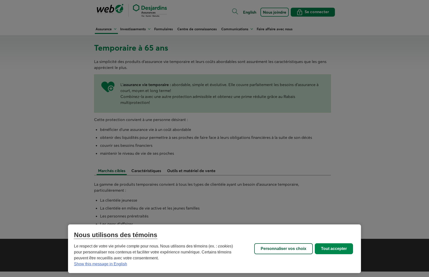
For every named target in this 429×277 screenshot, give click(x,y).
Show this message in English (100, 264)
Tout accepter (334, 248)
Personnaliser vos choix (283, 248)
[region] (214, 248)
